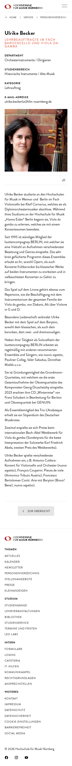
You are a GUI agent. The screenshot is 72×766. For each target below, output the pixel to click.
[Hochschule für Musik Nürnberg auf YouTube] (26, 757)
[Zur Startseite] (24, 6)
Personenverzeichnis (54, 17)
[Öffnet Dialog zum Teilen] (63, 180)
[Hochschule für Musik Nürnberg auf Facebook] (7, 757)
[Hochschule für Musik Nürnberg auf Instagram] (17, 757)
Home (13, 17)
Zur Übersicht (38, 511)
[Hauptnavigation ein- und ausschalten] (64, 6)
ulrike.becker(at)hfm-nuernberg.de (28, 101)
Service (28, 17)
